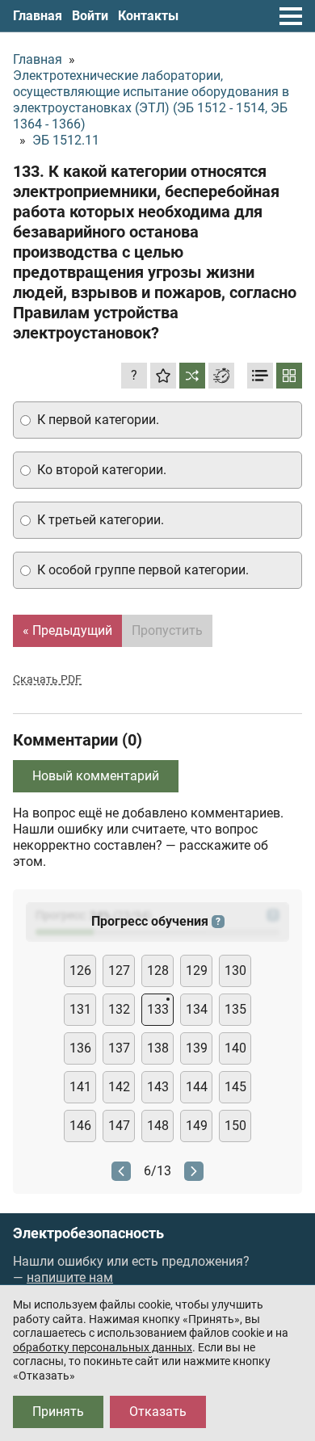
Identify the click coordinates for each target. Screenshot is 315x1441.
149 (197, 1125)
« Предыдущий (67, 630)
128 (158, 970)
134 (197, 1009)
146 (80, 1125)
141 (80, 1086)
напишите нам (70, 1277)
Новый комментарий (95, 776)
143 (158, 1086)
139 (197, 1048)
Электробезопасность (88, 1233)
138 (158, 1048)
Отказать (158, 1411)
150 (235, 1125)
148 (158, 1125)
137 (119, 1048)
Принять (58, 1411)
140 (235, 1048)
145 (235, 1086)
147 (119, 1125)
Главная (37, 15)
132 (119, 1009)
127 (119, 970)
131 (80, 1009)
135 (235, 1009)
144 (197, 1086)
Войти (90, 15)
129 (197, 970)
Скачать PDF (47, 679)
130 (235, 970)
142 (119, 1086)
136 (80, 1048)
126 (80, 970)
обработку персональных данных (102, 1347)
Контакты (148, 15)
